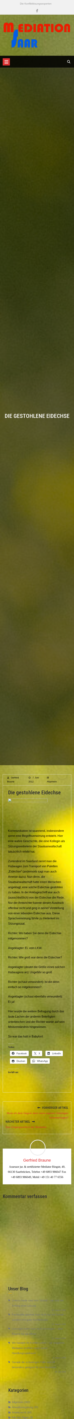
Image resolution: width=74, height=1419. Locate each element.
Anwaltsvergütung (22, 1407)
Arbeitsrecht (19, 1412)
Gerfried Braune (37, 1160)
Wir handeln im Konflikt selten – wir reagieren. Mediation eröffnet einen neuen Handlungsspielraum (38, 1348)
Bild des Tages (20, 1417)
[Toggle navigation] (6, 61)
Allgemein (52, 781)
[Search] (68, 62)
